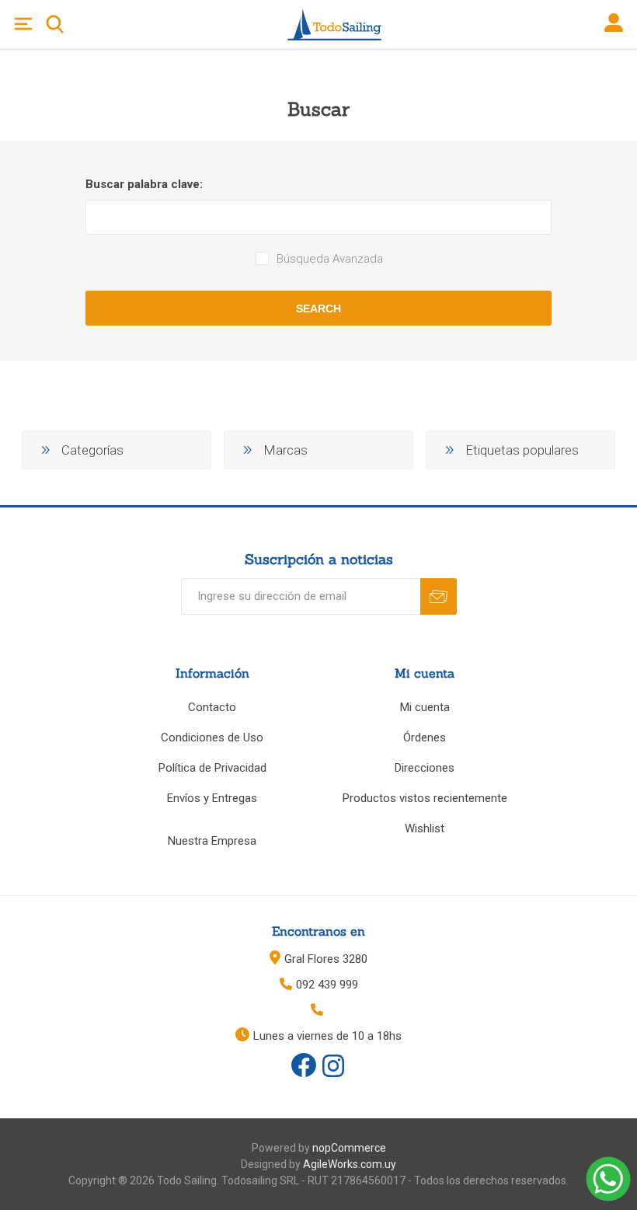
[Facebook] (303, 1065)
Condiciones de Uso (212, 737)
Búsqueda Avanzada (330, 259)
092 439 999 (327, 985)
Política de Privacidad (212, 768)
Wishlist (424, 828)
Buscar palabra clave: (144, 184)
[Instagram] (333, 1067)
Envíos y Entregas (212, 798)
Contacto (212, 707)
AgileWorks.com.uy (349, 1164)
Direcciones (424, 768)
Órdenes (424, 737)
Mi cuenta (425, 707)
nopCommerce (349, 1148)
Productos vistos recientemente (425, 798)
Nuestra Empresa (212, 841)
